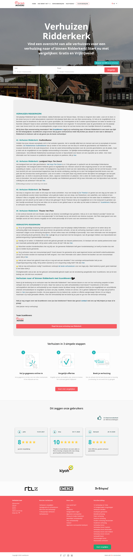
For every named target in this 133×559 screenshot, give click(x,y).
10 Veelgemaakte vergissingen (103, 507)
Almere (14, 509)
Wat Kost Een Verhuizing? (47, 509)
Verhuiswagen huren (100, 538)
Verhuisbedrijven (58, 4)
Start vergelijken (102, 547)
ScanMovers (19, 3)
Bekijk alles (15, 513)
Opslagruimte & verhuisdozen (48, 507)
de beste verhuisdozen (66, 266)
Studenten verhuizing (100, 523)
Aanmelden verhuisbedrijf (74, 518)
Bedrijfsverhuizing (99, 514)
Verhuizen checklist (99, 509)
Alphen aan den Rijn (17, 511)
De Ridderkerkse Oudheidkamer (35, 146)
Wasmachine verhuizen (101, 540)
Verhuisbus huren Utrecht (102, 534)
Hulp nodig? (70, 4)
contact (84, 301)
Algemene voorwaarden (73, 514)
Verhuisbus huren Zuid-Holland (103, 532)
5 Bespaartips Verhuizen (47, 512)
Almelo (14, 507)
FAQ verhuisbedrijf (72, 520)
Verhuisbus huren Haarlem (102, 527)
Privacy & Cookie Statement (75, 516)
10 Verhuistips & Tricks (101, 505)
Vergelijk (111, 70)
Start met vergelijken (66, 389)
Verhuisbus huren (99, 525)
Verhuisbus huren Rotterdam (103, 529)
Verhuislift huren (99, 536)
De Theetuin (83, 193)
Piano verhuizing (99, 516)
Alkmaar (14, 505)
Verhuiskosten (43, 514)
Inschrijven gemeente (100, 512)
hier (75, 155)
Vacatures (69, 509)
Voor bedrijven (82, 4)
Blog (67, 507)
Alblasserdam (15, 503)
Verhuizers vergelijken (46, 505)
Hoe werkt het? (43, 4)
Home (34, 4)
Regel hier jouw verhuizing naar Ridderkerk (66, 326)
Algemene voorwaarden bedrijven (77, 525)
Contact (68, 523)
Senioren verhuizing (100, 518)
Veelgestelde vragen (73, 512)
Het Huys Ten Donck (54, 164)
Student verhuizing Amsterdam (103, 520)
